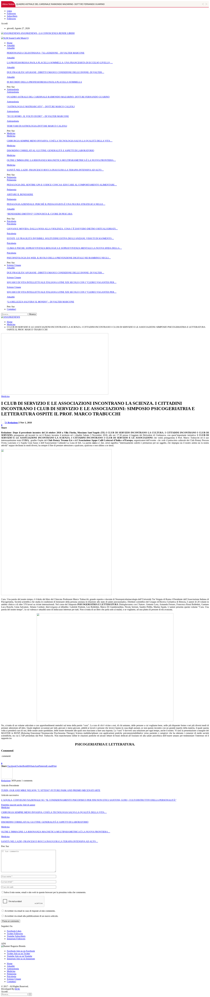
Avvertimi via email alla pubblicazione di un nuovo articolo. (31, 916)
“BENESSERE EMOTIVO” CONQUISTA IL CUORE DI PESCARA (39, 214)
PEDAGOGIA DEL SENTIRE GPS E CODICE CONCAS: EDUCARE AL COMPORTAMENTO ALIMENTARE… (62, 185)
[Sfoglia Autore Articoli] (7, 778)
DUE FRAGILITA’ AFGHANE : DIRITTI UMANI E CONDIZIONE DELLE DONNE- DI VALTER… (55, 72)
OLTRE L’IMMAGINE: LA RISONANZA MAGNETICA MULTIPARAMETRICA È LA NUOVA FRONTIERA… (61, 160)
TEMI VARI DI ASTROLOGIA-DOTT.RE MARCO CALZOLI (37, 126)
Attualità (11, 45)
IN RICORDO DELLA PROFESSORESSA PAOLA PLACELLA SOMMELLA (44, 82)
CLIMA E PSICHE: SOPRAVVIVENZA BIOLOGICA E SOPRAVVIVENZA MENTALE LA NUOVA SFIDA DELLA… (64, 248)
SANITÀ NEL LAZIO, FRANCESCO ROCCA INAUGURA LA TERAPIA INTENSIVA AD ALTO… (55, 170)
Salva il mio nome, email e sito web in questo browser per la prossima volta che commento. (45, 892)
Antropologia (13, 89)
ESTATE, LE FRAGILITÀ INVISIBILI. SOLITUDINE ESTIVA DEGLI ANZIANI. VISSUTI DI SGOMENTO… (60, 238)
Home (9, 43)
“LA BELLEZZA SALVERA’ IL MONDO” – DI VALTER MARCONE (40, 302)
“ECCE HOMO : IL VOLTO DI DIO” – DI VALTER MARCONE (38, 116)
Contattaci (11, 309)
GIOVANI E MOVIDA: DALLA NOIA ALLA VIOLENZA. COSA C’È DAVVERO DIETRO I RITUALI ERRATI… (62, 228)
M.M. (17, 989)
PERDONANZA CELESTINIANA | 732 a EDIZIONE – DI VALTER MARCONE (45, 53)
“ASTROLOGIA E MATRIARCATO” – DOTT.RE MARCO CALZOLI (41, 106)
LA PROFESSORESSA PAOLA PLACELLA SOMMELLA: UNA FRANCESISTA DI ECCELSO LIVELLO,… (60, 62)
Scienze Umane (14, 265)
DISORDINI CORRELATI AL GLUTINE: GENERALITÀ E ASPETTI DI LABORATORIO (50, 150)
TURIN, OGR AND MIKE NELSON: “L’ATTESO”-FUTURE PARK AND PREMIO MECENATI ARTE (50, 790)
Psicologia (11, 221)
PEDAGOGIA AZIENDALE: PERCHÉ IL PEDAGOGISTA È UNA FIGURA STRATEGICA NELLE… (56, 204)
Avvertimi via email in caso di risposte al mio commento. (29, 911)
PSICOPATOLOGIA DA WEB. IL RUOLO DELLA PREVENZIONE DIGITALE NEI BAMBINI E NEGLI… (59, 258)
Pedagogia (11, 177)
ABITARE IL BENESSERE (20, 194)
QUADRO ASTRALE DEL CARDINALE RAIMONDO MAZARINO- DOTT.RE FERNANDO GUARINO (60, 4)
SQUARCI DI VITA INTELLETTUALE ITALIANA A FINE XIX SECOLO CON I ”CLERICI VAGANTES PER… (61, 282)
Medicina (11, 133)
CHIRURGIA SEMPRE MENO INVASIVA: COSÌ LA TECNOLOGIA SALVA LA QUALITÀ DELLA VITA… (59, 141)
